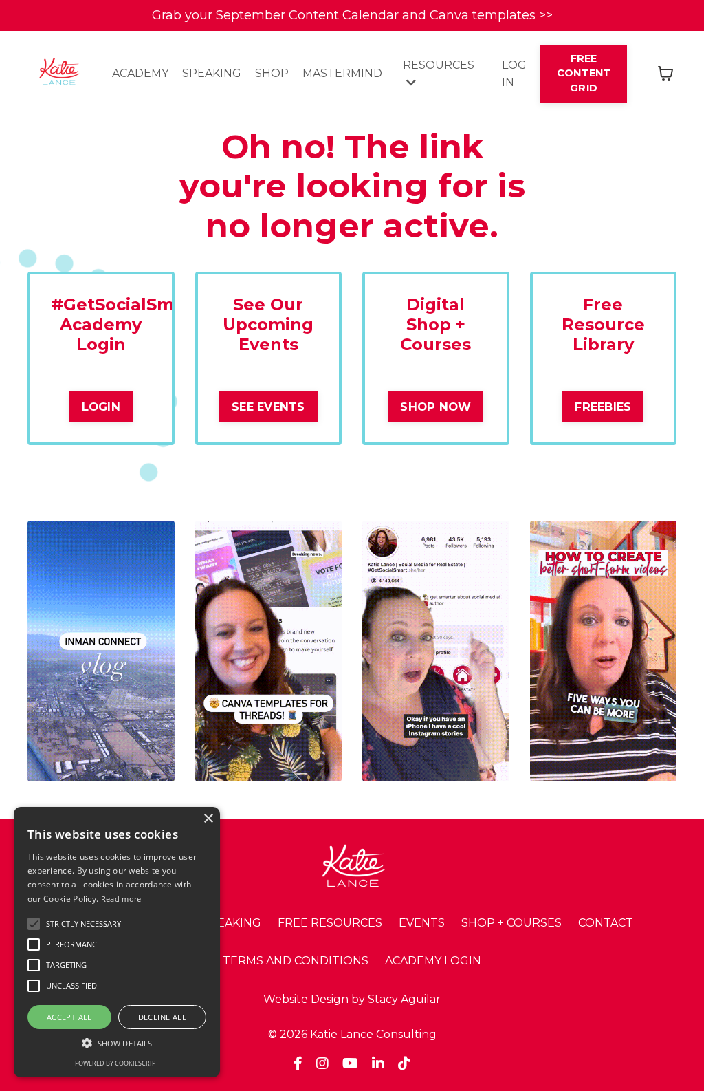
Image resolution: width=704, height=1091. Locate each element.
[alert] (117, 942)
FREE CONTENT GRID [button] (584, 73)
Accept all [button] (69, 1017)
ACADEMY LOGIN (433, 960)
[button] (83, 924)
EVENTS (422, 922)
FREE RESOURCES (330, 922)
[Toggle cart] (665, 74)
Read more (121, 899)
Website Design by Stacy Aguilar (352, 999)
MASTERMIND (342, 73)
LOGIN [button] (101, 406)
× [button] (208, 819)
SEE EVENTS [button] (268, 406)
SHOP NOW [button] (435, 406)
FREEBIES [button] (603, 406)
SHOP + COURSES (511, 922)
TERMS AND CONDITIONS (295, 960)
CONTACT (605, 922)
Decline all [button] (162, 1017)
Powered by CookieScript (117, 1063)
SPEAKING (211, 73)
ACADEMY (140, 73)
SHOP (272, 73)
